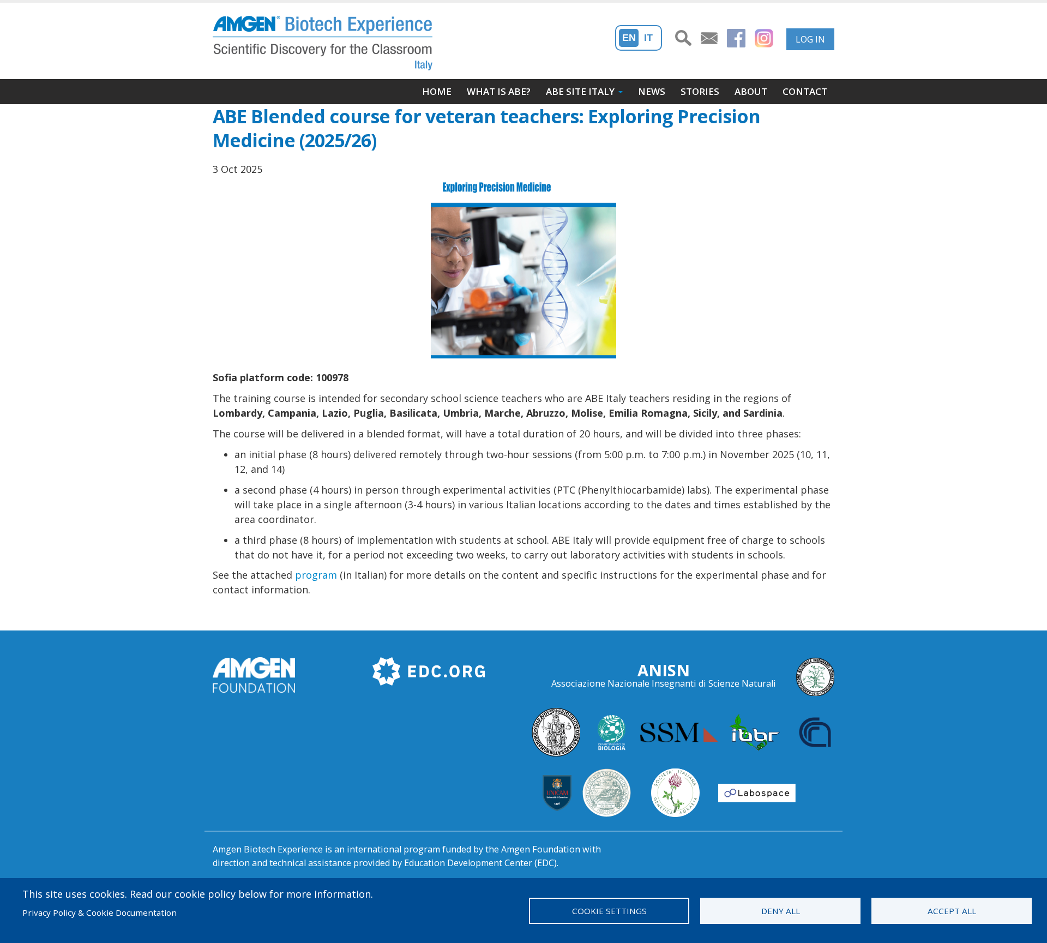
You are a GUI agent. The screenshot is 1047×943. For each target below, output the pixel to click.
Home (437, 91)
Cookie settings (609, 910)
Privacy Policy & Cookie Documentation (99, 912)
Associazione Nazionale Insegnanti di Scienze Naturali (663, 683)
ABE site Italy (580, 91)
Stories (700, 91)
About (751, 91)
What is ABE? (499, 91)
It (648, 37)
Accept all (952, 910)
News (651, 91)
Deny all (780, 910)
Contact (805, 91)
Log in (810, 39)
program (316, 574)
